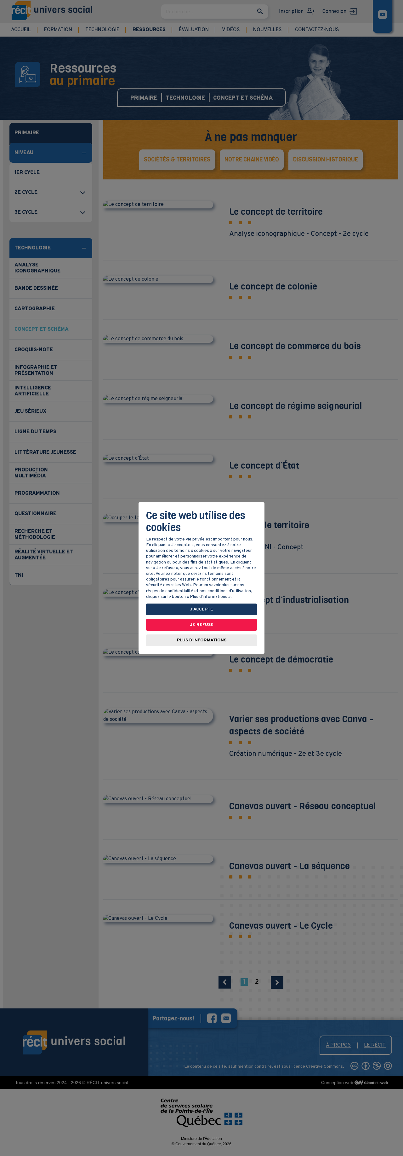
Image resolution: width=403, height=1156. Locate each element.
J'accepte (201, 609)
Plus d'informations (201, 640)
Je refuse (201, 625)
